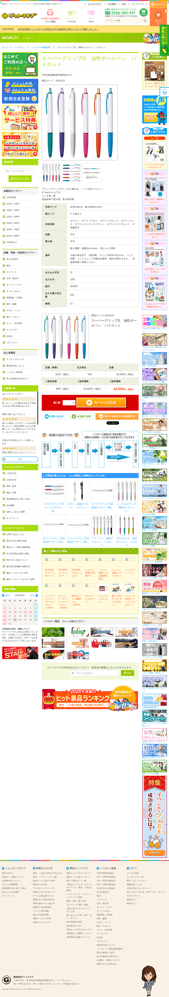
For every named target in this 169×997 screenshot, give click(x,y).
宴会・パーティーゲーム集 (45, 877)
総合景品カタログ (74, 926)
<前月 (7, 595)
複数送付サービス (135, 884)
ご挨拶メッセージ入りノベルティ (154, 398)
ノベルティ (28, 38)
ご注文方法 (11, 473)
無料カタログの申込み (107, 964)
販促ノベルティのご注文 (17, 573)
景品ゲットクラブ (79, 868)
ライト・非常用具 (14, 323)
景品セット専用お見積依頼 (18, 547)
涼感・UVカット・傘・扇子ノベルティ (154, 465)
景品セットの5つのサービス (79, 929)
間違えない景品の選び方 (44, 899)
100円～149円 (12, 204)
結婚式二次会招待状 (42, 907)
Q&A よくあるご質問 (15, 512)
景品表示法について (15, 366)
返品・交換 (11, 492)
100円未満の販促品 (105, 873)
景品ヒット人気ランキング (78, 877)
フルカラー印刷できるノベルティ (154, 330)
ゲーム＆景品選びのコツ (44, 896)
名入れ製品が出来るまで (17, 378)
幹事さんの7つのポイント (44, 892)
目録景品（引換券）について (79, 933)
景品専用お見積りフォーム (78, 937)
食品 (8, 265)
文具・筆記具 (12, 278)
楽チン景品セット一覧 (76, 881)
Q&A (124, 4)
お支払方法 (11, 480)
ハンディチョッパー (130, 571)
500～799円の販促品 (106, 884)
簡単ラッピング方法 (42, 918)
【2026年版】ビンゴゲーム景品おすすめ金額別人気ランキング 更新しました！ (58, 29)
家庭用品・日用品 (14, 297)
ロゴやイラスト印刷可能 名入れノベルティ (154, 348)
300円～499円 (12, 223)
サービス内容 (133, 873)
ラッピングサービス (136, 877)
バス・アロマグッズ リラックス (154, 690)
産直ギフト (132, 899)
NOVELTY (10, 38)
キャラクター (12, 330)
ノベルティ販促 (108, 868)
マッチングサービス (15, 359)
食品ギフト (132, 903)
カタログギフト (134, 896)
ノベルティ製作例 (14, 372)
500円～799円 (12, 229)
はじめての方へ (95, 4)
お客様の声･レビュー (11, 881)
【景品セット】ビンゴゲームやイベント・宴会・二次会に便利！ (79, 887)
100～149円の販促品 (106, 877)
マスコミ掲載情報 (10, 884)
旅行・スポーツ (13, 317)
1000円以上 (11, 242)
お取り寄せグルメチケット (139, 888)
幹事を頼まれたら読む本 (44, 903)
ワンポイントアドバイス (44, 888)
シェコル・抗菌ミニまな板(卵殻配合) (103, 574)
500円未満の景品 (74, 922)
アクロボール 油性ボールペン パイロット (126, 542)
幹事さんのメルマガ (42, 922)
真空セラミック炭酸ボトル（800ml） (77, 600)
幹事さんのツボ (44, 868)
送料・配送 (11, 486)
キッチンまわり (13, 291)
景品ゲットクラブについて (78, 873)
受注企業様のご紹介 (106, 952)
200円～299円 (12, 217)
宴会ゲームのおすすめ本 (44, 881)
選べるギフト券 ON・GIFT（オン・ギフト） (146, 892)
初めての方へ (8, 873)
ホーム (5, 47)
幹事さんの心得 (40, 884)
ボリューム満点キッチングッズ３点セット (130, 600)
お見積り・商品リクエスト (108, 960)
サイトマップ (138, 4)
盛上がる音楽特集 (41, 915)
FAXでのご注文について (17, 560)
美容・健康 (11, 304)
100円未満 (11, 197)
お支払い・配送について (13, 877)
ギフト (133, 868)
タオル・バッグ (13, 310)
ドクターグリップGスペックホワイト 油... (55, 507)
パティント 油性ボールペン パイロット (102, 542)
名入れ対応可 (12, 259)
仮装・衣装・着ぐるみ (76, 901)
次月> (32, 595)
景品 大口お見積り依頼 (16, 541)
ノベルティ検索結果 (40, 47)
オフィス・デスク (14, 285)
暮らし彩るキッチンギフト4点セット (117, 600)
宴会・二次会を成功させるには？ (48, 873)
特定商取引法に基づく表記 (14, 888)
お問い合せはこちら (15, 534)
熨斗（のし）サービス (137, 881)
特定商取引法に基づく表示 (18, 499)
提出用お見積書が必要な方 (18, 566)
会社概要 (112, 4)
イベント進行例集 (41, 911)
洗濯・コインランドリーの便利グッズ (154, 724)
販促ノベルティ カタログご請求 (20, 579)
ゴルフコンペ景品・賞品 (77, 905)
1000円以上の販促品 (106, 888)
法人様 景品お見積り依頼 (17, 553)
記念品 (9, 336)
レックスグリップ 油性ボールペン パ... (127, 507)
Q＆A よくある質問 (10, 892)
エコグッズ (11, 272)
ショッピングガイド (15, 868)
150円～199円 (12, 210)
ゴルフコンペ (12, 342)
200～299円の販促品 (106, 881)
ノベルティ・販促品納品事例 (109, 949)
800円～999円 (12, 236)
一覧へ (20, 459)
